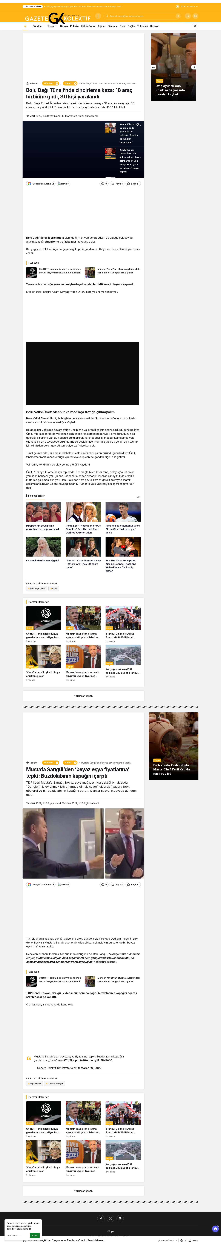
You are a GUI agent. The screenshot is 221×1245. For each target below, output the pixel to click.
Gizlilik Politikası (14, 1235)
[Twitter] (110, 1218)
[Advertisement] (83, 58)
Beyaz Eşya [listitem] (34, 1083)
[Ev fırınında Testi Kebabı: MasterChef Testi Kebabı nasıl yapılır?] (173, 746)
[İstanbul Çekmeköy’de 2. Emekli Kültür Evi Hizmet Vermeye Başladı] (123, 624)
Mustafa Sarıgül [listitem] (54, 1083)
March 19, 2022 (91, 1068)
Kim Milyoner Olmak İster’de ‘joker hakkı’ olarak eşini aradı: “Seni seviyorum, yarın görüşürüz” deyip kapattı (130, 160)
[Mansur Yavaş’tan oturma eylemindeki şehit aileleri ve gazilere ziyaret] (113, 272)
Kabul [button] (34, 1235)
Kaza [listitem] (54, 588)
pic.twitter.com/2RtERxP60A (94, 1060)
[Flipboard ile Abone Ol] (63, 183)
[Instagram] (120, 1218)
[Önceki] (153, 67)
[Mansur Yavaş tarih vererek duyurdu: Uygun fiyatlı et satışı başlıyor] (83, 663)
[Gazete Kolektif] (58, 18)
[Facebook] (100, 1218)
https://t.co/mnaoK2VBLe (57, 1060)
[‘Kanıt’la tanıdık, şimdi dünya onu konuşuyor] (43, 663)
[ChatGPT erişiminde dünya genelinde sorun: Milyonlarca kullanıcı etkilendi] (54, 272)
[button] (195, 16)
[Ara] (178, 16)
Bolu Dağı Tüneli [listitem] (36, 588)
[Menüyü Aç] (98, 16)
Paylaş (195, 1240)
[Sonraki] (193, 67)
